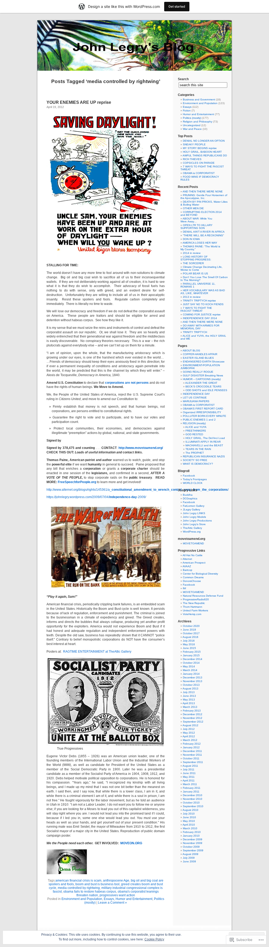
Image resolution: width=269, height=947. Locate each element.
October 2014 (191, 662)
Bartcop (187, 570)
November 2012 (192, 717)
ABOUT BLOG (191, 350)
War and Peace (192, 128)
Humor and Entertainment (134, 899)
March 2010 (190, 828)
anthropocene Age (116, 880)
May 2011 (189, 776)
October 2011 (191, 758)
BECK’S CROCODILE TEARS (203, 386)
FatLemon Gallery (193, 505)
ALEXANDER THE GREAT (201, 382)
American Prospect (194, 562)
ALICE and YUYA (195, 427)
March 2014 (190, 670)
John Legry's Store (194, 524)
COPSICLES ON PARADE (199, 162)
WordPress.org (192, 531)
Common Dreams (193, 577)
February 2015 (192, 651)
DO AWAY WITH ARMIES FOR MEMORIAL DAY (199, 327)
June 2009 (189, 861)
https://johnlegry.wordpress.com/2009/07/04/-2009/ (96, 497)
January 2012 (191, 747)
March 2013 (190, 706)
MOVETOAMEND (193, 543)
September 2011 (193, 762)
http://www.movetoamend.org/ (140, 448)
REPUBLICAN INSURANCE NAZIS (204, 456)
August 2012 (190, 725)
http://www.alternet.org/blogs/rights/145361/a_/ (137, 490)
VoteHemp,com (192, 614)
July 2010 (189, 813)
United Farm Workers (195, 610)
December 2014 (192, 659)
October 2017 (191, 633)
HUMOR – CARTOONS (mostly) (202, 379)
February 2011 (191, 787)
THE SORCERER (193, 263)
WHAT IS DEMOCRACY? (198, 463)
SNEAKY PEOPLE (194, 144)
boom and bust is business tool (97, 884)
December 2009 (192, 839)
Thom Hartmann (192, 606)
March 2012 (190, 740)
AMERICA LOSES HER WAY (200, 242)
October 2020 (191, 625)
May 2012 (189, 732)
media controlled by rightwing (79, 888)
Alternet (187, 558)
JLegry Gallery (191, 509)
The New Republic (194, 603)
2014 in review (191, 253)
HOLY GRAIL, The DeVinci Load (205, 438)
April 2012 (189, 736)
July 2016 (189, 640)
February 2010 (192, 832)
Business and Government (199, 99)
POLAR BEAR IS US (195, 273)
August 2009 (190, 854)
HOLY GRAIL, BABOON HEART (202, 151)
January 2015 (191, 655)
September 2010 (193, 806)
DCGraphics (190, 498)
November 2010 (192, 798)
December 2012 (192, 714)
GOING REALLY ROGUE (198, 371)
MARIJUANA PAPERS (196, 401)
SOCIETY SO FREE (195, 460)
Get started (176, 6)
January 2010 (191, 835)
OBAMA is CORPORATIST (199, 173)
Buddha (188, 494)
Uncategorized (191, 125)
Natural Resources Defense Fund (203, 595)
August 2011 (190, 765)
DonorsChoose (192, 581)
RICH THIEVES (192, 159)
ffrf (184, 588)
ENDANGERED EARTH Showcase (204, 361)
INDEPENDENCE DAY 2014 (200, 318)
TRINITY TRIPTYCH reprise (199, 300)
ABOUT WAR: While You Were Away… (196, 220)
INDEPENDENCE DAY (196, 393)
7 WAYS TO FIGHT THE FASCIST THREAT (196, 309)
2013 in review (191, 296)
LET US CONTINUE (195, 397)
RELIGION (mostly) (194, 423)
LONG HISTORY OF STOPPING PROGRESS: (195, 258)
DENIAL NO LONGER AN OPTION (204, 140)
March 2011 (190, 784)
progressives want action (117, 895)
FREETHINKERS (195, 430)
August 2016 (190, 637)
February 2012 (192, 743)
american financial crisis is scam (78, 880)
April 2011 (189, 780)
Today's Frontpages (195, 479)
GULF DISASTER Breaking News (203, 375)
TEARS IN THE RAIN (198, 449)
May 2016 (189, 644)
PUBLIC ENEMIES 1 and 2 (199, 419)
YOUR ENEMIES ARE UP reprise (78, 102)
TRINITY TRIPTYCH (195, 332)
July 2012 (189, 729)
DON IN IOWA (191, 239)
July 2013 (189, 692)
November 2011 (192, 754)
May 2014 (189, 666)
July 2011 (188, 769)
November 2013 (192, 681)
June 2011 (189, 773)
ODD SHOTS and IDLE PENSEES (206, 390)
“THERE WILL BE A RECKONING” (203, 235)
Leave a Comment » (112, 902)
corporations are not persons (127, 383)
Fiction (187, 110)
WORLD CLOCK (193, 483)
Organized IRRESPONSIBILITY (202, 412)
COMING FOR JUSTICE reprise (202, 314)
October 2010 (191, 802)
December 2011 (192, 751)
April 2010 (189, 824)
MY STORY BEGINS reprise (200, 148)
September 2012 (193, 721)
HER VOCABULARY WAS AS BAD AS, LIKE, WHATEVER (202, 292)
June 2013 (189, 695)
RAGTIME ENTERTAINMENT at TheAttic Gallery (97, 651)
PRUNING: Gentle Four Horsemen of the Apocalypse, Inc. (203, 196)
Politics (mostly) (192, 117)
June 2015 (189, 648)
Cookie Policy (154, 939)
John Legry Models (194, 516)
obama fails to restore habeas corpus (89, 891)
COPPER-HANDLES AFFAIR (200, 354)
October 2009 (191, 846)
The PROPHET (194, 452)
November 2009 (192, 843)
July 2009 (189, 857)
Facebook (189, 475)
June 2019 (189, 629)
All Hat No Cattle (193, 555)
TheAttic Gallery (192, 527)
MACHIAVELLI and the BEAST (204, 445)
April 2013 (189, 703)
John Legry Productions (197, 520)
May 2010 (189, 821)
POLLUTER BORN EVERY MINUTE (204, 415)
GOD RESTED (194, 434)
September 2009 (193, 850)
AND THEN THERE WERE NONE (203, 191)
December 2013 (192, 677)
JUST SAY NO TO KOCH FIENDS (203, 304)
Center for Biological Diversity (200, 573)
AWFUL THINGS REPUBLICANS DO (205, 155)
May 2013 (189, 699)
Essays (109, 899)
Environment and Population (81, 899)
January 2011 (191, 791)
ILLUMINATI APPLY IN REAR (203, 441)
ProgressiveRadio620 (196, 599)
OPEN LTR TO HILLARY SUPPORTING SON (196, 226)
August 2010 (190, 809)
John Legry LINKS (194, 513)
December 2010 (192, 795)
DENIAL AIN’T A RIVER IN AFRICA (204, 231)
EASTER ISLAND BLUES (198, 357)
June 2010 (189, 817)
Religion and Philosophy (197, 121)
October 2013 (191, 684)
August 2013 (190, 688)
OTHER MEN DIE (193, 208)
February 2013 (192, 710)
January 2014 (191, 673)
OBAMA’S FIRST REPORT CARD (203, 408)
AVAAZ (187, 566)
